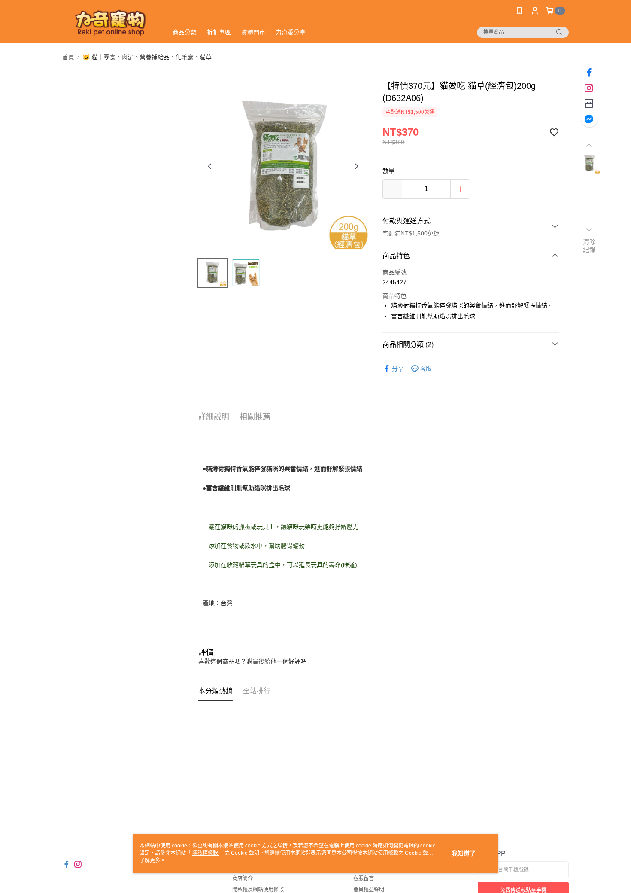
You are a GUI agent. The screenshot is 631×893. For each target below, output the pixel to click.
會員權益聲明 (368, 890)
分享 (398, 368)
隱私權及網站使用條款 (258, 890)
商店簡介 (242, 878)
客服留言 (363, 878)
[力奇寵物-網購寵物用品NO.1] (110, 23)
